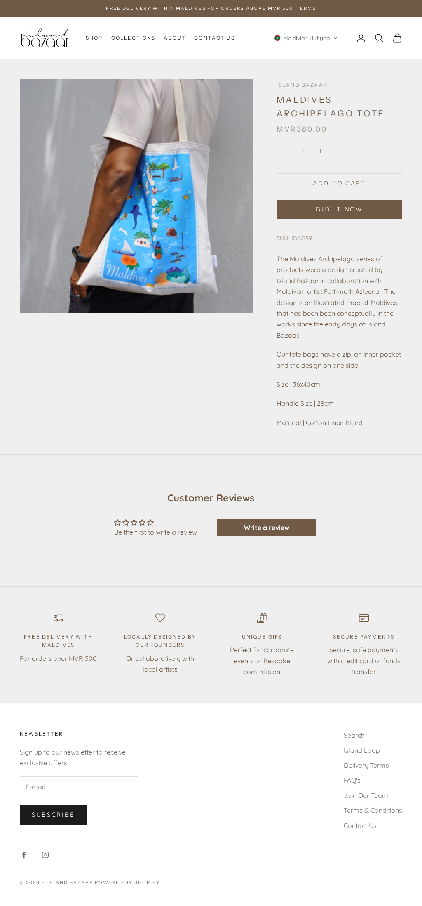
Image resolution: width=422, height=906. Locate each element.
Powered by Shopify (127, 882)
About (175, 38)
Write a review (266, 527)
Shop (94, 38)
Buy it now (339, 209)
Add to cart (339, 183)
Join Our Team (366, 795)
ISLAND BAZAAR (302, 85)
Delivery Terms (366, 765)
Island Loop (362, 750)
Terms (306, 8)
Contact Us (214, 38)
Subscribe (53, 814)
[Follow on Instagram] (45, 855)
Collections (133, 38)
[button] (306, 38)
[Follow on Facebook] (24, 855)
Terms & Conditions (373, 810)
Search (354, 735)
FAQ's (352, 780)
